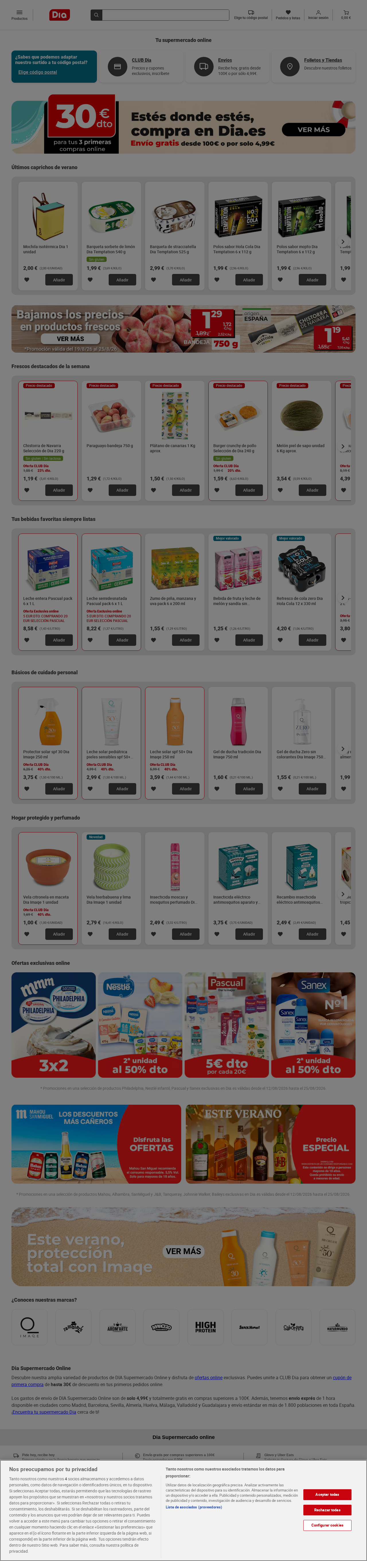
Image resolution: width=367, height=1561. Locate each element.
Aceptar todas (327, 1494)
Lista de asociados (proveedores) (194, 1507)
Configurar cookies (327, 1525)
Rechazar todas (327, 1509)
